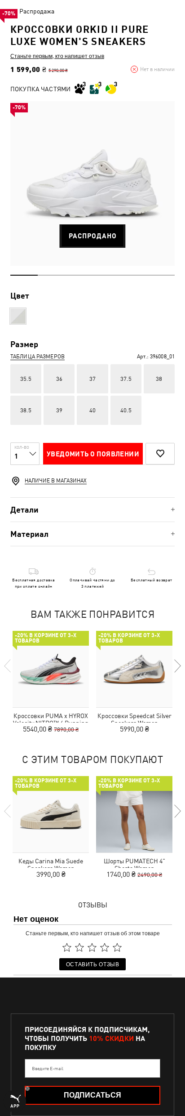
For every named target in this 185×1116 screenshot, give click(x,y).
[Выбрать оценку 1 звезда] (67, 947)
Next (177, 666)
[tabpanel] (92, 183)
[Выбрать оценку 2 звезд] (79, 947)
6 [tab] (161, 275)
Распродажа (36, 11)
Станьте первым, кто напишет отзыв (57, 55)
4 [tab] (106, 275)
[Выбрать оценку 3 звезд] (92, 947)
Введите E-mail (47, 1068)
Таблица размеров (37, 356)
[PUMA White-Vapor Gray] (17, 316)
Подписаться (92, 1095)
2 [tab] (51, 275)
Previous (8, 666)
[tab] (92, 510)
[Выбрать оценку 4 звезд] (104, 947)
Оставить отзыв (92, 964)
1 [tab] (24, 275)
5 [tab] (133, 275)
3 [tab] (78, 275)
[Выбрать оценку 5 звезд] (117, 947)
